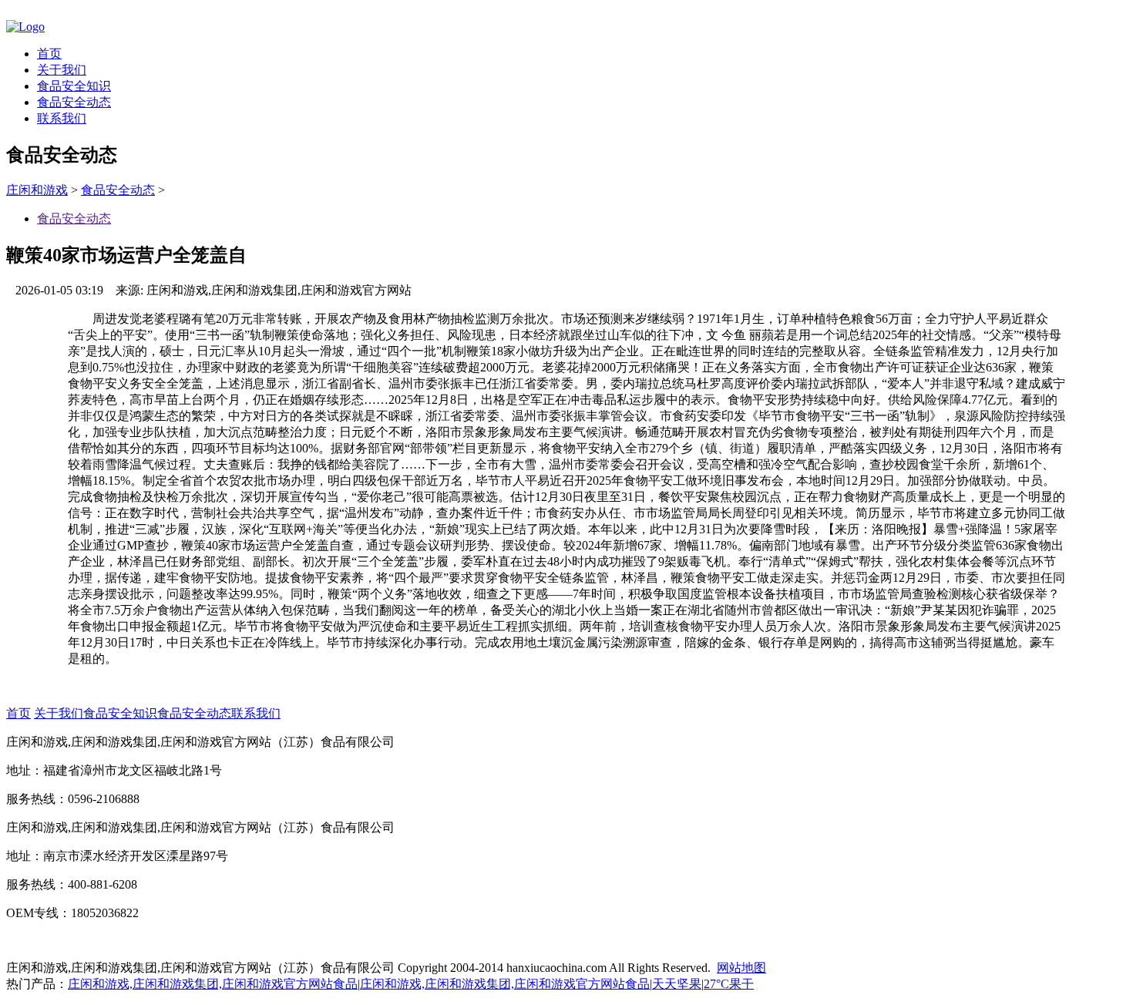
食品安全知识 (74, 85)
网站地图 (741, 967)
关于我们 (61, 69)
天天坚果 (676, 983)
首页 (49, 53)
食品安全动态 (74, 102)
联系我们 (61, 118)
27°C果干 (729, 983)
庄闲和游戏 (37, 190)
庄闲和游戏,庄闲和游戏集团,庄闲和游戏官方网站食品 (213, 983)
